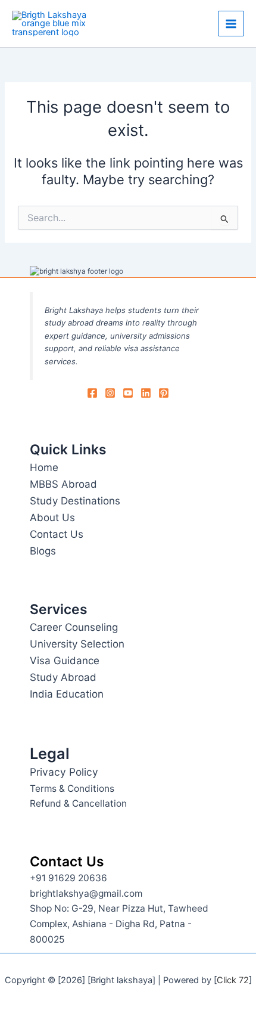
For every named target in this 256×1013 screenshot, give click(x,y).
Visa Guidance (64, 661)
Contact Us (56, 534)
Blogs (43, 551)
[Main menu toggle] (231, 24)
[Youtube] (128, 393)
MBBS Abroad (63, 484)
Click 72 (233, 980)
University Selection (77, 644)
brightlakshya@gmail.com (86, 893)
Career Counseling (74, 627)
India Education (67, 694)
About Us (52, 517)
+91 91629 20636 (68, 878)
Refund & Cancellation (78, 803)
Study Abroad (63, 677)
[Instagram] (110, 393)
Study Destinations (75, 501)
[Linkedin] (146, 393)
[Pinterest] (163, 393)
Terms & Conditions (72, 788)
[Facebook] (92, 393)
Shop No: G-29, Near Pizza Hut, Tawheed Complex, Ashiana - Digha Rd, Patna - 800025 (119, 923)
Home (44, 467)
